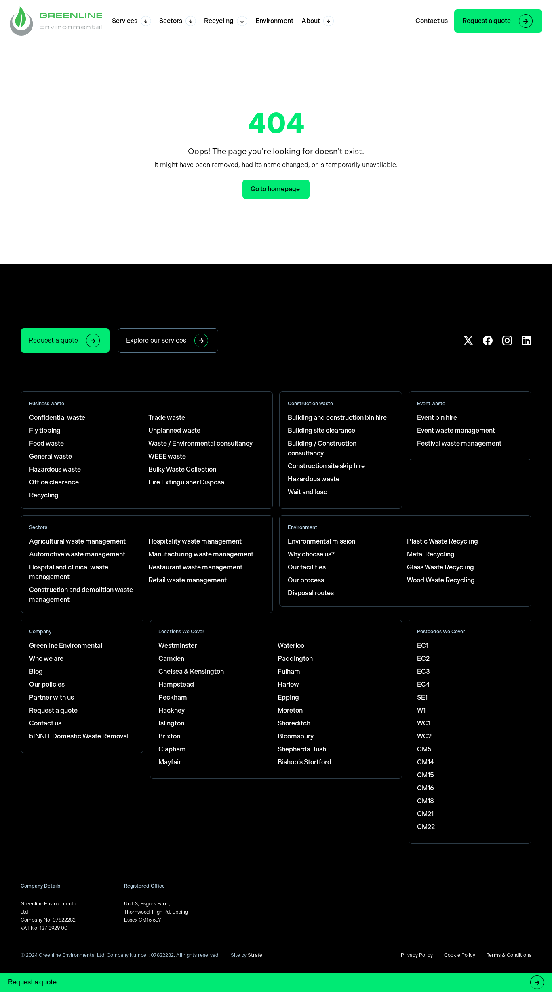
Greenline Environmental (65, 645)
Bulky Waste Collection (182, 469)
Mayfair (169, 762)
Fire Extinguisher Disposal (187, 482)
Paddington (295, 658)
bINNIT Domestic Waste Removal (79, 736)
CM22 (426, 827)
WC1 (423, 723)
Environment (274, 21)
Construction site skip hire (326, 466)
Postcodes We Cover (441, 632)
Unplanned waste (174, 430)
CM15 (425, 775)
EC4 (423, 684)
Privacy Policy (417, 955)
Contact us (431, 21)
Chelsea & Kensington (191, 671)
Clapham (172, 749)
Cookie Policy (459, 955)
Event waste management (456, 430)
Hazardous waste (55, 469)
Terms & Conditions (509, 955)
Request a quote (486, 21)
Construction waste (310, 403)
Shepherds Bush (302, 749)
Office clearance (54, 482)
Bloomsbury (296, 736)
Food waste (46, 443)
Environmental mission (321, 541)
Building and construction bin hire (337, 417)
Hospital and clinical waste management (68, 572)
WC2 (424, 736)
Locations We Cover (181, 632)
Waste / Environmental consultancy (200, 443)
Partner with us (51, 697)
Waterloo (291, 645)
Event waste (431, 403)
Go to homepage (275, 189)
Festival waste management (459, 443)
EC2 (423, 658)
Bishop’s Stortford (304, 762)
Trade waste (166, 417)
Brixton (169, 736)
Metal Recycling (431, 554)
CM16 (425, 788)
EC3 (423, 671)
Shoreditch (294, 723)
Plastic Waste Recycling (442, 541)
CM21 (425, 814)
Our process (306, 580)
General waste (50, 456)
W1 (421, 710)
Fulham (289, 671)
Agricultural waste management (77, 541)
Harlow (288, 684)
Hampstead (176, 684)
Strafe (255, 955)
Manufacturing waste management (200, 554)
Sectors (170, 21)
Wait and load (308, 492)
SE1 (422, 697)
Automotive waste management (77, 554)
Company (40, 632)
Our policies (47, 684)
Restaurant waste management (195, 567)
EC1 (422, 645)
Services (124, 21)
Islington (171, 723)
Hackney (171, 710)
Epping (288, 697)
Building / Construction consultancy (322, 448)
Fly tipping (45, 430)
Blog (36, 671)
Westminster (177, 645)
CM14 (425, 762)
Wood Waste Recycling (441, 580)
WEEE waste (167, 456)
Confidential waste (57, 417)
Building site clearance (321, 430)
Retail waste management (187, 580)
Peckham (172, 697)
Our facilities (307, 567)
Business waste (46, 403)
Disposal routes (311, 593)
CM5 (424, 749)
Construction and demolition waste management (81, 594)
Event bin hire (437, 417)
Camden (171, 658)
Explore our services (156, 340)
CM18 (425, 801)
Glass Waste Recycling (440, 567)
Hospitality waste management (195, 541)
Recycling (219, 21)
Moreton (290, 710)
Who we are (46, 658)
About (310, 21)
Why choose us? (311, 554)
